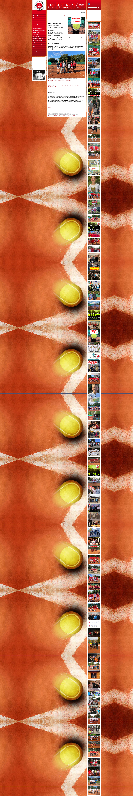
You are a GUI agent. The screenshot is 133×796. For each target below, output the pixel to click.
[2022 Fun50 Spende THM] (94, 518)
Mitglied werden (36, 32)
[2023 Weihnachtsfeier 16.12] (94, 428)
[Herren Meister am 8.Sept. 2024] (94, 328)
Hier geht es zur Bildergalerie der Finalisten (60, 80)
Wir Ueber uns (36, 36)
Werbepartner (36, 19)
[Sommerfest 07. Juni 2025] (94, 221)
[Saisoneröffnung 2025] (94, 252)
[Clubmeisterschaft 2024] (94, 341)
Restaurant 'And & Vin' (38, 44)
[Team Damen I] (94, 757)
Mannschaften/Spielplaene (39, 30)
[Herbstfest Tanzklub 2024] (94, 319)
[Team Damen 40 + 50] (94, 747)
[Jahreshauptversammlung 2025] (94, 261)
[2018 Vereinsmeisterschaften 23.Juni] (94, 733)
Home (34, 13)
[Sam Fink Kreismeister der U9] (94, 191)
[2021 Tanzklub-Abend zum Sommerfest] (94, 661)
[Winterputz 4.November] (94, 437)
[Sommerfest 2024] (94, 374)
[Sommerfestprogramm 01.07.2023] (94, 493)
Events (34, 22)
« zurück (50, 107)
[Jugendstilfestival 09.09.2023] (94, 456)
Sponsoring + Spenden (38, 38)
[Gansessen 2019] (94, 687)
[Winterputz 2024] (94, 300)
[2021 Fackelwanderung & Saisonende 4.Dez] (94, 636)
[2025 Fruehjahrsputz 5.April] (94, 270)
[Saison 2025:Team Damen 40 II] (94, 237)
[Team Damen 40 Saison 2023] (94, 464)
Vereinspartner (36, 51)
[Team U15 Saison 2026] (94, 44)
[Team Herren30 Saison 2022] (94, 582)
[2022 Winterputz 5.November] (94, 536)
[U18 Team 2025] (94, 213)
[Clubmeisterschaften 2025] (94, 133)
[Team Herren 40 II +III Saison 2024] (94, 383)
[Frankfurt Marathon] (94, 290)
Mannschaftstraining (37, 28)
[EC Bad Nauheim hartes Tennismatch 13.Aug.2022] (94, 554)
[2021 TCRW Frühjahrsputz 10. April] (94, 679)
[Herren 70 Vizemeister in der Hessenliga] (94, 724)
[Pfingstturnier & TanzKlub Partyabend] (94, 704)
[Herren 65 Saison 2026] (94, 29)
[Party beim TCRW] (94, 96)
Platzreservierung (37, 17)
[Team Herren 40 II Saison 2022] (94, 563)
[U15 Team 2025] (94, 206)
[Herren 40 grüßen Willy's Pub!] (94, 309)
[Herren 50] (94, 611)
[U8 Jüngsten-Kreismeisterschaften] (94, 401)
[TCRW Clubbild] (94, 158)
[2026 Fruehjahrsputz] (94, 115)
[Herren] (94, 602)
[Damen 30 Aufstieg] (94, 199)
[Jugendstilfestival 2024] (94, 352)
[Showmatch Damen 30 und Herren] (94, 150)
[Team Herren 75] (94, 794)
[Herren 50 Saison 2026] (94, 67)
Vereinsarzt (35, 48)
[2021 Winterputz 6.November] (94, 652)
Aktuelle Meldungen (37, 15)
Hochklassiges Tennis (38, 26)
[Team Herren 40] (94, 766)
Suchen (89, 6)
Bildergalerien (36, 46)
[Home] (39, 12)
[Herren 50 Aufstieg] (94, 485)
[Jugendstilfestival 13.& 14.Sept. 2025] (94, 175)
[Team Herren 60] (94, 785)
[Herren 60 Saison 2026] (94, 77)
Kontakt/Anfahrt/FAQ (37, 53)
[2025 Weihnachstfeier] (94, 124)
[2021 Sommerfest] (94, 669)
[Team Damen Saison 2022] (94, 573)
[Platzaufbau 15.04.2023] (94, 503)
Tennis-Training (36, 34)
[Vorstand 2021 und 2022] (94, 619)
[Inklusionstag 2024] (94, 359)
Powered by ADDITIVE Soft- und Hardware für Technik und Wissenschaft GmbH (61, 115)
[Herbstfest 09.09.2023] (94, 476)
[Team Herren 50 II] (94, 775)
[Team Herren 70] (94, 740)
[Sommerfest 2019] (94, 695)
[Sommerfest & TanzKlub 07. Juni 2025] (94, 230)
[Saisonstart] (94, 713)
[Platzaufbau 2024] (94, 420)
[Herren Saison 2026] (94, 56)
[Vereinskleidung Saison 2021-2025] (94, 627)
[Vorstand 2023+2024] (94, 511)
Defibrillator (35, 42)
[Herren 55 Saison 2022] (94, 544)
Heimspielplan (36, 24)
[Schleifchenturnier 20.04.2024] (94, 410)
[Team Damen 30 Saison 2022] (94, 589)
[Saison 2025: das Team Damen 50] (94, 245)
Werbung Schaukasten (38, 40)
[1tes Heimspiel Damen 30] (94, 87)
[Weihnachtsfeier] (94, 279)
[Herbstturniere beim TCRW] (94, 447)
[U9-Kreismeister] (94, 142)
